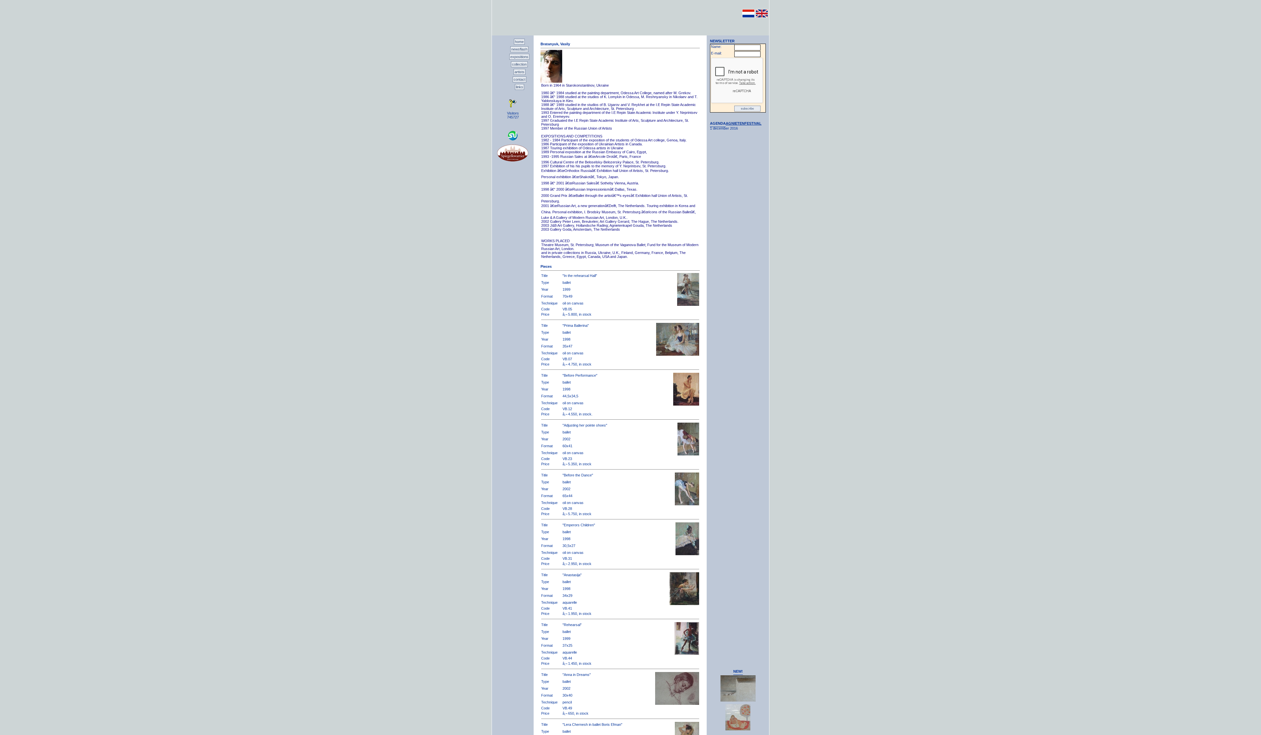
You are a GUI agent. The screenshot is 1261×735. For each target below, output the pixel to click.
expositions (519, 57)
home (519, 42)
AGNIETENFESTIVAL (744, 123)
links (519, 87)
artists (519, 72)
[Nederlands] (748, 16)
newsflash (519, 49)
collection (519, 64)
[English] (762, 16)
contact (519, 79)
